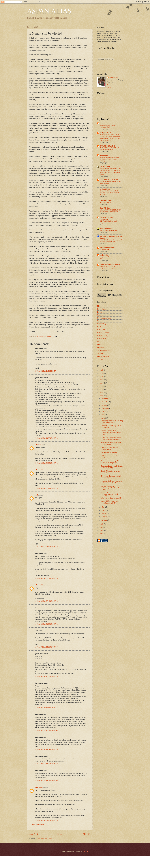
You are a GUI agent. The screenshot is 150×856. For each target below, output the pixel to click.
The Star (100, 353)
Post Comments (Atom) (44, 839)
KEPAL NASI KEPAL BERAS (110, 264)
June (103, 418)
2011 (101, 393)
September (105, 408)
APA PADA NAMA (105, 202)
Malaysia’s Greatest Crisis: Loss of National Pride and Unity (111, 241)
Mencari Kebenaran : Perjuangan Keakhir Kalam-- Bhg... (111, 488)
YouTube (100, 359)
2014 (101, 383)
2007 (101, 530)
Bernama (100, 312)
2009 (101, 524)
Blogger (85, 851)
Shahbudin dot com (107, 248)
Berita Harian (101, 309)
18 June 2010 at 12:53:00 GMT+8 (46, 647)
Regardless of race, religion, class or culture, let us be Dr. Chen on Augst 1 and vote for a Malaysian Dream (110, 171)
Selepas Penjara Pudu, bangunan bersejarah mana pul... (111, 432)
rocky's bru (104, 155)
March (103, 513)
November (105, 402)
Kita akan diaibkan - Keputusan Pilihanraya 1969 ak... (111, 482)
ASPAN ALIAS (49, 10)
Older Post (88, 834)
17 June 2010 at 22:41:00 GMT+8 (46, 488)
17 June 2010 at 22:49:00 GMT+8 (46, 547)
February (104, 517)
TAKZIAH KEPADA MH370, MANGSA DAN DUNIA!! (108, 267)
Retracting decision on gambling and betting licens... (112, 421)
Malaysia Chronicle (103, 333)
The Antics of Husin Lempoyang (107, 218)
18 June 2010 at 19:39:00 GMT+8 (46, 780)
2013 (101, 386)
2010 (101, 396)
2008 (101, 527)
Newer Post (32, 834)
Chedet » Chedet (106, 200)
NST (98, 342)
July (103, 415)
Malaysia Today (102, 336)
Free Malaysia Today (104, 318)
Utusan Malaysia (103, 356)
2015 (101, 380)
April (103, 510)
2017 (101, 373)
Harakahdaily (101, 324)
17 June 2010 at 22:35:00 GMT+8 (46, 463)
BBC (98, 306)
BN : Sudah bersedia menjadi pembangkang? (111, 477)
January (104, 520)
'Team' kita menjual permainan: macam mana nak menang (111, 438)
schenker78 (39, 445)
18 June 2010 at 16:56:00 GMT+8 (46, 708)
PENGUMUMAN (105, 249)
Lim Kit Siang (105, 167)
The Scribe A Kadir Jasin (109, 180)
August (104, 411)
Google (99, 321)
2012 (101, 389)
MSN (99, 327)
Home (60, 834)
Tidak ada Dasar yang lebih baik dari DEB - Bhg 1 (112, 467)
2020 (101, 370)
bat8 (36, 495)
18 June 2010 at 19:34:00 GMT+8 (46, 749)
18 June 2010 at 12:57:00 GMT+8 (46, 676)
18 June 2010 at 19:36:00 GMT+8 (46, 764)
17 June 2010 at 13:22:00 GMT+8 (46, 438)
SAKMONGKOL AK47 (107, 146)
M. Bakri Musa (105, 189)
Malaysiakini (101, 339)
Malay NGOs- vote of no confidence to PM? (109, 502)
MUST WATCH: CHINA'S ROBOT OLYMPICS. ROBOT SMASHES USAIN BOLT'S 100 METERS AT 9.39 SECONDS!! (110, 137)
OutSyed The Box (106, 133)
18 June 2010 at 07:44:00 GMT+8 (46, 601)
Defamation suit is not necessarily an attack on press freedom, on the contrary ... (111, 159)
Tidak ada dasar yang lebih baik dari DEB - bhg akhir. (112, 462)
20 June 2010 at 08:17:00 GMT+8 (46, 820)
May (103, 507)
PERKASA (101, 345)
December (105, 399)
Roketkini (100, 347)
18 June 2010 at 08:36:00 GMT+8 (46, 624)
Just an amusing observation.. (109, 230)
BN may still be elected (109, 453)
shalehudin (104, 255)
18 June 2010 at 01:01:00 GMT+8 (46, 578)
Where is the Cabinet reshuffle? (111, 498)
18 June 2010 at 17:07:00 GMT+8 (46, 730)
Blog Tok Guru (105, 208)
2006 (101, 534)
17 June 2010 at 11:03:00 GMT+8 (46, 371)
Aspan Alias (41, 336)
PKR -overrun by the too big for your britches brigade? (109, 149)
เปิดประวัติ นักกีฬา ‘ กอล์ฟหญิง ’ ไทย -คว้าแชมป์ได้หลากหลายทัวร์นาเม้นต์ (110, 193)
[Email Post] (55, 336)
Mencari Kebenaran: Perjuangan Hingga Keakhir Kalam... (112, 493)
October (104, 405)
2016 (101, 376)
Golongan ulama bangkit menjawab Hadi (107, 126)
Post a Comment (38, 824)
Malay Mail (101, 330)
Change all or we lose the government (109, 448)
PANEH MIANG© (106, 229)
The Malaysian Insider (104, 350)
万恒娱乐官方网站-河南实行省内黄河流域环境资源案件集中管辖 (110, 211)
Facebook (100, 315)
